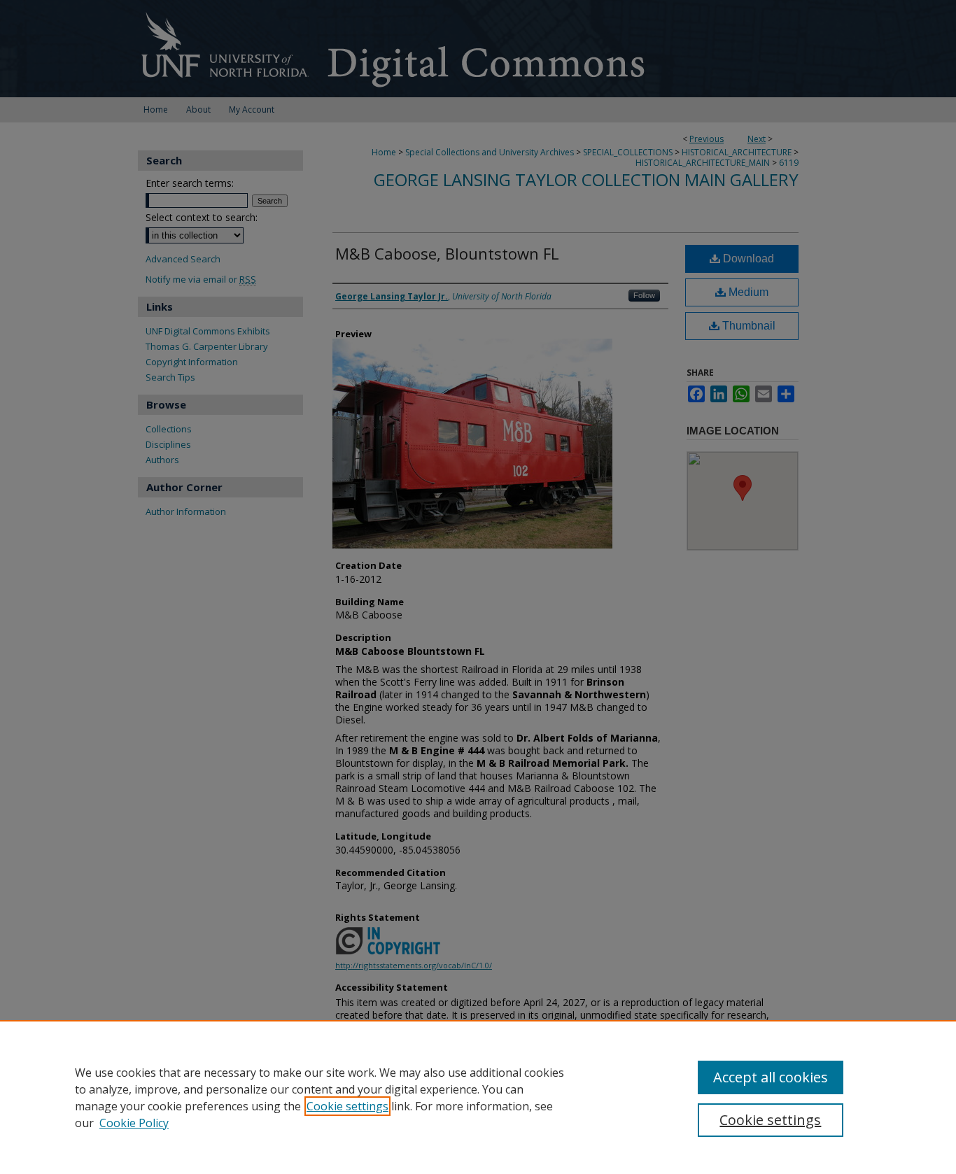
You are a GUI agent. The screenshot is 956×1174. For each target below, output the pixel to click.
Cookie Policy (134, 1123)
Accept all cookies (770, 1077)
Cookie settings (347, 1106)
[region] (478, 1097)
